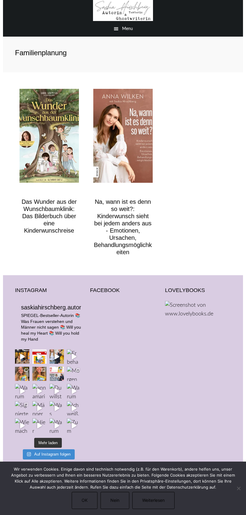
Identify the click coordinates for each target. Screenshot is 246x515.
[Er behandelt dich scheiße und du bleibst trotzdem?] (74, 356)
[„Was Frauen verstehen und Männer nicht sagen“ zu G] (22, 356)
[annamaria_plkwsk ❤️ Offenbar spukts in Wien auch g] (39, 391)
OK (85, 500)
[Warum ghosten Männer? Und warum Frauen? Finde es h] (74, 391)
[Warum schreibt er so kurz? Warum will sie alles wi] (57, 425)
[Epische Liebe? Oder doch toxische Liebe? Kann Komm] (57, 356)
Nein (114, 500)
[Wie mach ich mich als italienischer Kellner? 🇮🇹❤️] (22, 425)
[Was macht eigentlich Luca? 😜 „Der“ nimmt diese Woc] (57, 408)
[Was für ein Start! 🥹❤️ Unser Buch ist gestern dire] (39, 374)
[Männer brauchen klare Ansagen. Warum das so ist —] (39, 408)
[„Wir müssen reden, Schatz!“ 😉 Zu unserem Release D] (57, 374)
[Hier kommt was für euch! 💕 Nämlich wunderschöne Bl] (39, 425)
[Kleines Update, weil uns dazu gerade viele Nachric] (22, 374)
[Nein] (239, 488)
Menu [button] (127, 29)
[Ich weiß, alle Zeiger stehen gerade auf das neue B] (74, 408)
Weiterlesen (153, 500)
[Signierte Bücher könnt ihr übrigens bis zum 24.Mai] (22, 408)
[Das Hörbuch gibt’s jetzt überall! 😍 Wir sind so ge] (39, 356)
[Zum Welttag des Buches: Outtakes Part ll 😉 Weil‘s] (74, 425)
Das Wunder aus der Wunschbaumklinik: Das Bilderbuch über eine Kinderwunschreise (49, 216)
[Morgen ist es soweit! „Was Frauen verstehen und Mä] (74, 374)
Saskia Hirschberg (123, 10)
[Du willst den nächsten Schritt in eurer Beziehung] (57, 391)
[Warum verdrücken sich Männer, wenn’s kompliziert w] (22, 391)
